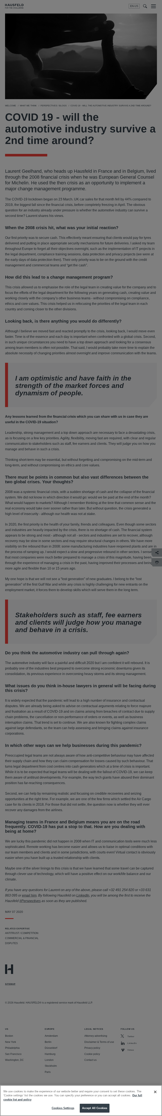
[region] (81, 1100)
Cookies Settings (63, 1108)
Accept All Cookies (94, 1108)
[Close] (155, 1092)
